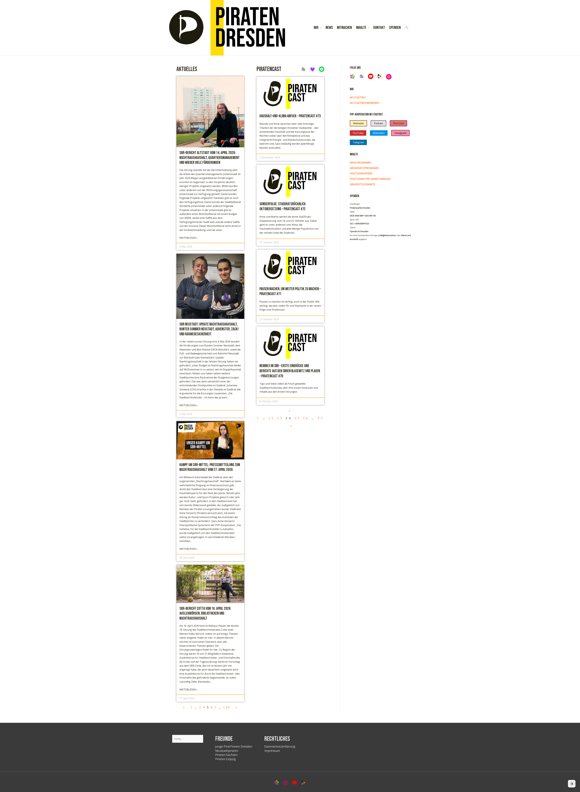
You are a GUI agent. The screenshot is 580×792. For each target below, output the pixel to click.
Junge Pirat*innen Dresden (233, 746)
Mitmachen (344, 27)
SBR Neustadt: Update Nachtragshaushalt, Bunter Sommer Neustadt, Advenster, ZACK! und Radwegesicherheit (209, 329)
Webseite (358, 123)
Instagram (400, 133)
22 (271, 418)
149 (226, 707)
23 (280, 418)
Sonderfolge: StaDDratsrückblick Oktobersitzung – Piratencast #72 (282, 207)
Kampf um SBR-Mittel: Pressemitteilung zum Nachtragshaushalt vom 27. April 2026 (209, 467)
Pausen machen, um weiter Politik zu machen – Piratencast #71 (290, 291)
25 (297, 418)
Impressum (272, 751)
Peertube (398, 123)
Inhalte (361, 27)
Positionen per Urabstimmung (370, 179)
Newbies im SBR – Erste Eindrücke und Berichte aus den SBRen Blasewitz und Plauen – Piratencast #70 (289, 371)
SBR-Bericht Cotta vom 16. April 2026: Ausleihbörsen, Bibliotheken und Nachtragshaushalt (205, 613)
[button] (406, 27)
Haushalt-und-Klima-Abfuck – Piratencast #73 (290, 116)
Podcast (378, 123)
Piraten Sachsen (226, 755)
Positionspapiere (361, 173)
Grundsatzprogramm (364, 168)
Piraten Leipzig (225, 759)
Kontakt (379, 27)
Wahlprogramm (360, 162)
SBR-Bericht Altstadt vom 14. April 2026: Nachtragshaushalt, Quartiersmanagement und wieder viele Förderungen (209, 157)
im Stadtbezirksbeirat (365, 103)
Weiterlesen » (188, 238)
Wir (316, 27)
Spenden (395, 27)
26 (306, 418)
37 (320, 418)
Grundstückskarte (362, 184)
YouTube (358, 133)
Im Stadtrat (358, 97)
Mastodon (379, 133)
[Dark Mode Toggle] (571, 783)
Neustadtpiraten (226, 751)
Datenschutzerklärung (279, 746)
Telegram (358, 142)
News (329, 27)
